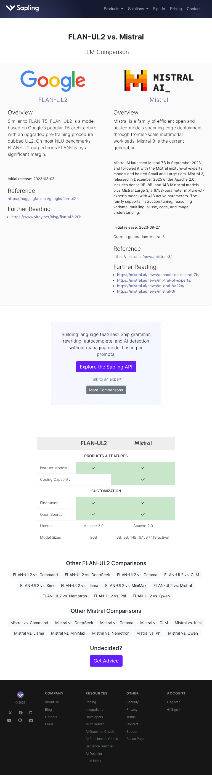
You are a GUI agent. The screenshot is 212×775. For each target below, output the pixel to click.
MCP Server (95, 723)
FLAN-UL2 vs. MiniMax (126, 585)
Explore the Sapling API (106, 367)
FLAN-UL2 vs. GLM (181, 574)
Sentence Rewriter (99, 746)
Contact (193, 8)
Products (112, 8)
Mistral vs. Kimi (188, 622)
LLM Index (93, 760)
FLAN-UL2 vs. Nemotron (65, 596)
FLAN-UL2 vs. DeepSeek (87, 574)
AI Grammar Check (100, 731)
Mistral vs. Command (29, 622)
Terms (131, 716)
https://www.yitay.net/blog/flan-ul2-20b (46, 217)
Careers (51, 716)
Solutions (136, 8)
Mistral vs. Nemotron (110, 633)
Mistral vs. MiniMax (68, 633)
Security (132, 701)
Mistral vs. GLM (154, 622)
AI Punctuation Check (102, 738)
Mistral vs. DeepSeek (74, 622)
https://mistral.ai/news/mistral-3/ (142, 256)
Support (132, 731)
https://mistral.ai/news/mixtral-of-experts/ (154, 280)
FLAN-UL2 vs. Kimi (37, 585)
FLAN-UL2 (53, 99)
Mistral (159, 99)
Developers (94, 716)
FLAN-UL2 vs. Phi (110, 596)
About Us (52, 701)
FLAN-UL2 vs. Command (35, 574)
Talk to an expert (106, 379)
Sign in (176, 709)
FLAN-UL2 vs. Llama (79, 585)
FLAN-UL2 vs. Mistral (172, 585)
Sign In (159, 8)
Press (49, 723)
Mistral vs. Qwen (183, 633)
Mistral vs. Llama (29, 633)
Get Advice (106, 661)
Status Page (135, 738)
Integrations (94, 709)
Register (173, 701)
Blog (48, 709)
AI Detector (94, 753)
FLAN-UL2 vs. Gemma (137, 574)
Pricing (176, 8)
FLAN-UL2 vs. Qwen (151, 596)
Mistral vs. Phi (148, 633)
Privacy (131, 709)
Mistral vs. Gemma (116, 622)
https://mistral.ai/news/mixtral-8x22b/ (150, 286)
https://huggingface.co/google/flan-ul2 (42, 198)
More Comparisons (106, 390)
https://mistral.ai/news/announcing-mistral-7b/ (158, 274)
